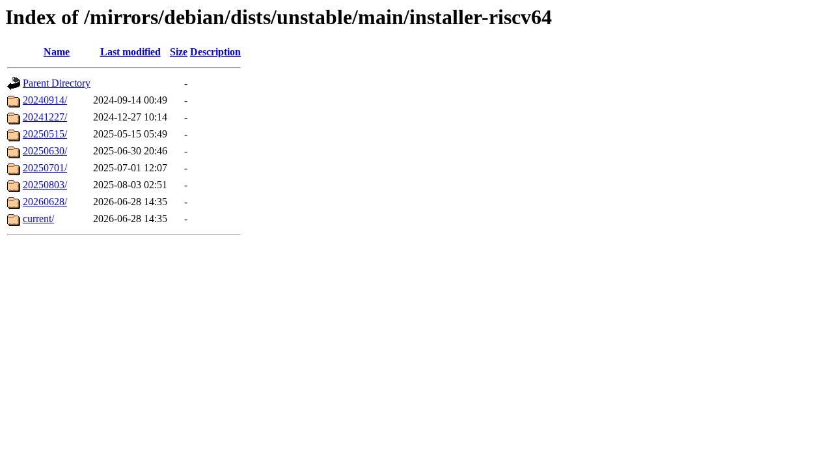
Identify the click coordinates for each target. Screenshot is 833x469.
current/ (38, 218)
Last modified (130, 51)
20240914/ (45, 100)
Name (57, 51)
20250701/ (45, 167)
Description (215, 51)
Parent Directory (56, 83)
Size (178, 51)
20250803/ (45, 184)
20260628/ (45, 201)
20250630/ (45, 150)
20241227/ (45, 116)
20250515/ (45, 133)
